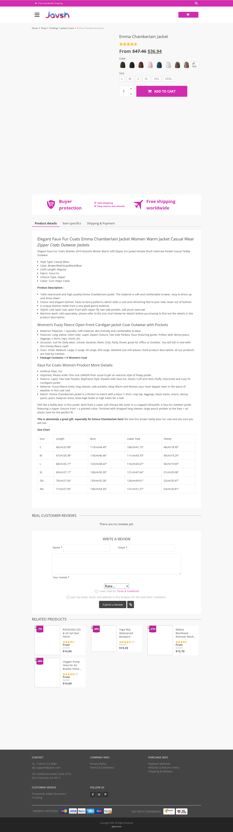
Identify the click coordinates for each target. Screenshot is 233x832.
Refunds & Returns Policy (163, 767)
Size (121, 73)
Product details (46, 223)
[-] (131, 94)
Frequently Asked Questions (49, 793)
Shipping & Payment (101, 223)
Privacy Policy (98, 763)
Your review (61, 577)
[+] (131, 88)
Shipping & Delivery (160, 771)
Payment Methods (159, 763)
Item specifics (72, 223)
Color (122, 58)
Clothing (53, 28)
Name (57, 547)
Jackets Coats (67, 28)
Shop (43, 28)
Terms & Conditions (128, 591)
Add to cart (164, 91)
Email (122, 547)
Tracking (37, 797)
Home (35, 28)
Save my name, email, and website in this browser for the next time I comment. (118, 597)
